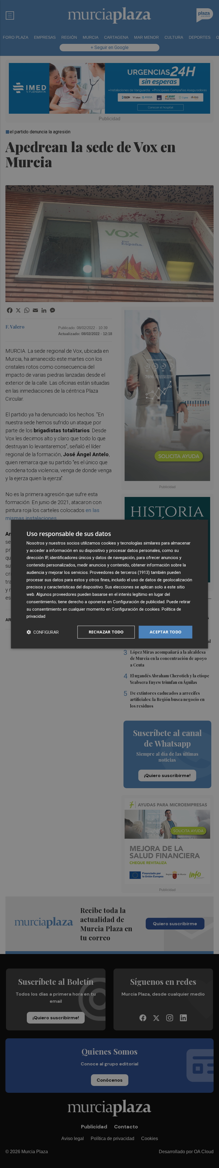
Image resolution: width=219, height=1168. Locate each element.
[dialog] (109, 583)
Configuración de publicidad (139, 601)
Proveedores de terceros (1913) (120, 572)
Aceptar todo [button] (166, 632)
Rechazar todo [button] (106, 632)
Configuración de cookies (136, 608)
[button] (43, 632)
